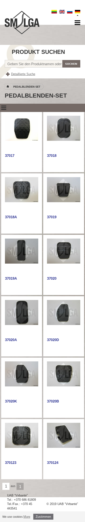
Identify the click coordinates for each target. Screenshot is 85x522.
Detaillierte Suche (23, 74)
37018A (11, 217)
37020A (11, 340)
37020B (53, 401)
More (26, 516)
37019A (11, 278)
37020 (51, 278)
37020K (11, 401)
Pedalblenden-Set (26, 86)
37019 (51, 217)
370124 (52, 463)
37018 (51, 156)
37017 (9, 156)
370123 (10, 463)
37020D (53, 340)
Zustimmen (43, 516)
